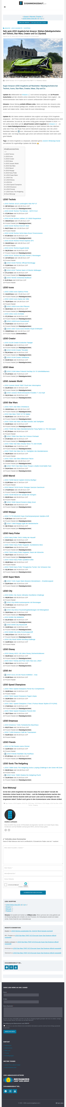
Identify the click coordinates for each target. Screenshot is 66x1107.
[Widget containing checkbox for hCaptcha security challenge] (16, 885)
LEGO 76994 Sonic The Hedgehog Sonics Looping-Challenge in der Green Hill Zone (33, 767)
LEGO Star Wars (10, 166)
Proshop (38, 16)
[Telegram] (7, 967)
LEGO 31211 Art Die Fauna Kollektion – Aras (22, 675)
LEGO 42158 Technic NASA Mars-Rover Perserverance (23, 233)
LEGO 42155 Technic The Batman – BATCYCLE (21, 211)
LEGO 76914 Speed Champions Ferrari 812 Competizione (24, 689)
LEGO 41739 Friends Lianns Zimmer (17, 746)
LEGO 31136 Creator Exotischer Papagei (18, 342)
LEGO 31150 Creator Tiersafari (17, 350)
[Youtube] (9, 830)
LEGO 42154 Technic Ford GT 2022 (16, 226)
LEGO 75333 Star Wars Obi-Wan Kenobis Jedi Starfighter (24, 421)
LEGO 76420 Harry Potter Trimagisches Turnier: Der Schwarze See (27, 567)
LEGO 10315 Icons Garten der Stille (16, 299)
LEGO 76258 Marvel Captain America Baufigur (20, 480)
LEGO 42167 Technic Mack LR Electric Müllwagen (24, 270)
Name (5, 992)
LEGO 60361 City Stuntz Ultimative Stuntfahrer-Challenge (24, 595)
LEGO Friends (10, 189)
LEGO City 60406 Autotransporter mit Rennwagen (24, 602)
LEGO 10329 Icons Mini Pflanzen (18, 306)
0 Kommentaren (35, 36)
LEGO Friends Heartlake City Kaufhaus (20, 754)
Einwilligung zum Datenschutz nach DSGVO (16, 1023)
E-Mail (5, 999)
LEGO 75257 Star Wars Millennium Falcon (18, 458)
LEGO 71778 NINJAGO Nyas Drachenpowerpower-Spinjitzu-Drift (26, 516)
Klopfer (7, 931)
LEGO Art (9, 182)
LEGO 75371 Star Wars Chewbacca (16, 407)
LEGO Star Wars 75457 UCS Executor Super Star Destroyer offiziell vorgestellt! (37, 948)
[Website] (5, 830)
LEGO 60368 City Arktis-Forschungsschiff (18, 632)
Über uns (7, 1050)
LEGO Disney (10, 180)
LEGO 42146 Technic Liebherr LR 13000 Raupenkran (22, 218)
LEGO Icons (9, 156)
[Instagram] (11, 967)
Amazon (26, 16)
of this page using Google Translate (32, 22)
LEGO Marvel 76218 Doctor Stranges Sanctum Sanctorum (24, 487)
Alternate (32, 16)
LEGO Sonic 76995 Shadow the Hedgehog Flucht (24, 775)
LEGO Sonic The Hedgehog (14, 191)
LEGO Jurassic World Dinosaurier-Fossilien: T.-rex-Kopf (26, 393)
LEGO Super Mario (12, 175)
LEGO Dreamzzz (11, 187)
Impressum (8, 1045)
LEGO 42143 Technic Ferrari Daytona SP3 (19, 241)
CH (41, 18)
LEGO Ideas (9, 161)
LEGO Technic (9, 154)
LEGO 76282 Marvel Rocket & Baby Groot (21, 502)
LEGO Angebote (16, 28)
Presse (7, 1053)
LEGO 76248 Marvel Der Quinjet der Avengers (20, 495)
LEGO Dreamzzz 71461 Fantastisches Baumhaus (21, 725)
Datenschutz (8, 1048)
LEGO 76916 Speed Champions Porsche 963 (20, 711)
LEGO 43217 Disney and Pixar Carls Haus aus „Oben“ (23, 661)
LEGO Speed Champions (14, 184)
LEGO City (9, 177)
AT (38, 18)
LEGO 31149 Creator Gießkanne (18, 357)
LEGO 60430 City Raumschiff (17, 625)
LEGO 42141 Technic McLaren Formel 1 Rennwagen (22, 255)
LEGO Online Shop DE (30, 18)
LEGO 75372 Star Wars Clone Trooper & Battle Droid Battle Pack (29, 466)
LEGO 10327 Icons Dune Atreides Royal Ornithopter (24, 329)
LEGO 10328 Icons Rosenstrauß (18, 321)
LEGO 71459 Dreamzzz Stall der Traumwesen (20, 732)
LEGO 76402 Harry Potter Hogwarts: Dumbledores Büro (23, 545)
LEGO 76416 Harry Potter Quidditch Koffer (19, 560)
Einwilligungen (9, 1055)
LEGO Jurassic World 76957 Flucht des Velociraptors (22, 385)
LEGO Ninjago (9, 170)
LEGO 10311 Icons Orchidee (14, 314)
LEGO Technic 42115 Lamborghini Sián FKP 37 (20, 203)
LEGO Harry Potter (11, 173)
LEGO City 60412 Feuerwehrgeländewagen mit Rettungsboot (28, 610)
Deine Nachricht (8, 1006)
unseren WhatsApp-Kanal (51, 141)
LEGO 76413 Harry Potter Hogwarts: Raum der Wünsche (24, 552)
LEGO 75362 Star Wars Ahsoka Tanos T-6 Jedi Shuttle (23, 444)
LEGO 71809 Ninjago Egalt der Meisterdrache (22, 523)
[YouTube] (16, 967)
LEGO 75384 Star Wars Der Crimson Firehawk (23, 436)
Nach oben (60, 1103)
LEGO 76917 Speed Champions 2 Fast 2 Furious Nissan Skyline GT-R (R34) (30, 703)
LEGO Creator (9, 159)
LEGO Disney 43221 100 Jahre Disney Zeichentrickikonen (24, 653)
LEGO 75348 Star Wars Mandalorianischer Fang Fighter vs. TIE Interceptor (30, 429)
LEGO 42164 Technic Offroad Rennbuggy (21, 263)
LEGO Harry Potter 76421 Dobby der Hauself (19, 537)
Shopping (27, 28)
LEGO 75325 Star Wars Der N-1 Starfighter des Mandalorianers (26, 451)
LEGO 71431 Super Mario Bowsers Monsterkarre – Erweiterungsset (30, 581)
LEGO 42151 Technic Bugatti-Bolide (16, 248)
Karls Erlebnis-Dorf (10, 1067)
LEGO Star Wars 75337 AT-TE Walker (17, 414)
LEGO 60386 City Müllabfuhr (14, 617)
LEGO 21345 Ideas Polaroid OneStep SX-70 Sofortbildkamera (28, 371)
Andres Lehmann (10, 942)
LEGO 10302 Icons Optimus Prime (16, 292)
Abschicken (10, 1031)
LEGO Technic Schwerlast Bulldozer (19, 278)
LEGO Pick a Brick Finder (12, 1065)
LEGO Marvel (9, 168)
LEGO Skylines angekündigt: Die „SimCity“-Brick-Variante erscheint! (32, 931)
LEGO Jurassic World (11, 163)
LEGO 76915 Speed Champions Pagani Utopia (20, 696)
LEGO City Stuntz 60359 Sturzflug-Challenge (19, 639)
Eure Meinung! (10, 194)
